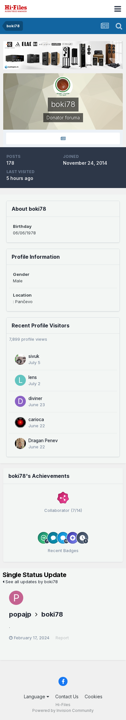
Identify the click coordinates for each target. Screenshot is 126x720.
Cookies (93, 696)
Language (35, 696)
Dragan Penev (43, 440)
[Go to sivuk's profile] (20, 359)
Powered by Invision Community (63, 710)
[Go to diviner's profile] (20, 401)
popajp (20, 614)
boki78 (52, 614)
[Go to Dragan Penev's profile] (20, 443)
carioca (36, 419)
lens (32, 377)
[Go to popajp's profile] (16, 598)
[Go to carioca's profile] (20, 422)
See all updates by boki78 (31, 581)
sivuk (33, 356)
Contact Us (67, 696)
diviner (35, 398)
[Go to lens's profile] (20, 380)
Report (62, 637)
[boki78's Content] (63, 138)
